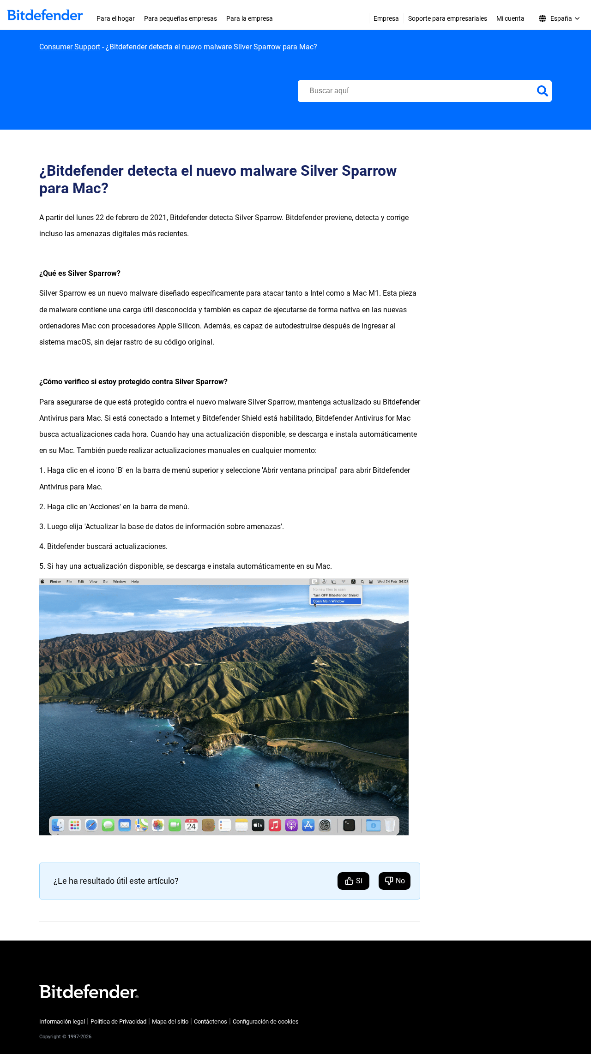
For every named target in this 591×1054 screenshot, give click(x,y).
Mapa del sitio (170, 1021)
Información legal (62, 1021)
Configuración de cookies (266, 1021)
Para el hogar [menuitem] (115, 18)
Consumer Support (69, 46)
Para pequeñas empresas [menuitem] (180, 18)
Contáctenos (210, 1021)
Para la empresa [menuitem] (249, 18)
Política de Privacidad (118, 1021)
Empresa (386, 18)
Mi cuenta (510, 18)
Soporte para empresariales (447, 18)
